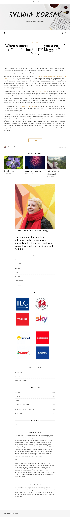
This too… (18, 376)
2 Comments (62, 147)
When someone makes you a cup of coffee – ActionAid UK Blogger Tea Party (35, 49)
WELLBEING (18, 413)
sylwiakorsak (11, 147)
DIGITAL (35, 42)
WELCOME (18, 268)
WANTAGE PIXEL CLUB (22, 405)
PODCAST (18, 264)
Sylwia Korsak (35, 15)
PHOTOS (17, 396)
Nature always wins (21, 380)
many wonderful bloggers (28, 106)
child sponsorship (40, 91)
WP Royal (15, 513)
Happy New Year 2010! (33, 171)
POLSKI (17, 400)
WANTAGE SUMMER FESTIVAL (24, 409)
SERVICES (18, 276)
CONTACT (18, 285)
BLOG (16, 272)
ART (16, 260)
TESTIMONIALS (19, 281)
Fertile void (18, 372)
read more (35, 140)
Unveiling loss (9, 171)
